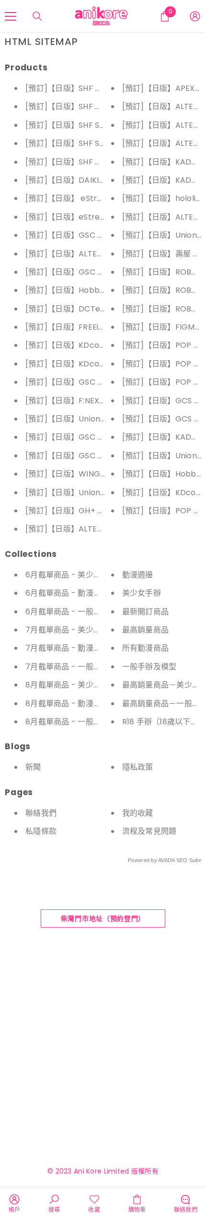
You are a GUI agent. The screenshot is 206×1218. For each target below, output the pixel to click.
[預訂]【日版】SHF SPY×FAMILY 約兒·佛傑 (100, 143)
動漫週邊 (137, 574)
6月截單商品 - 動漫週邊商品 (75, 592)
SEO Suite (188, 860)
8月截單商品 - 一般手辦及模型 (78, 721)
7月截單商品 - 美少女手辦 (71, 629)
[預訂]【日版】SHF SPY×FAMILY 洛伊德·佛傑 (104, 125)
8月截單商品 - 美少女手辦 (71, 684)
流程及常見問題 (149, 831)
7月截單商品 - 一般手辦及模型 (78, 666)
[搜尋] (37, 16)
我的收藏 (137, 813)
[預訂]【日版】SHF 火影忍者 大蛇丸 (88, 106)
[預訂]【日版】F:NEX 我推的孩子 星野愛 (95, 400)
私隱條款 (41, 831)
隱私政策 (137, 767)
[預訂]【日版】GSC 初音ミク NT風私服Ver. (102, 382)
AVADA (166, 860)
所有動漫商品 (145, 647)
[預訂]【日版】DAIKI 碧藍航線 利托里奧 (95, 180)
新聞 (33, 767)
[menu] (10, 16)
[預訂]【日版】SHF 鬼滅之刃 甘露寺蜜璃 (96, 88)
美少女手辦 (141, 592)
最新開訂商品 (145, 611)
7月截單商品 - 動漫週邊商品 (75, 647)
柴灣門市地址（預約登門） (103, 918)
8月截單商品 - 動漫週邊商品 (75, 703)
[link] (15, 1203)
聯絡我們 (41, 813)
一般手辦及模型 (149, 666)
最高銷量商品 (145, 629)
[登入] (195, 16)
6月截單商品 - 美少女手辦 (71, 574)
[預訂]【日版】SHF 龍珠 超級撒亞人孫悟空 (100, 161)
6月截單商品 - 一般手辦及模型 (78, 611)
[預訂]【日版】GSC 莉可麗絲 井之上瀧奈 (97, 235)
